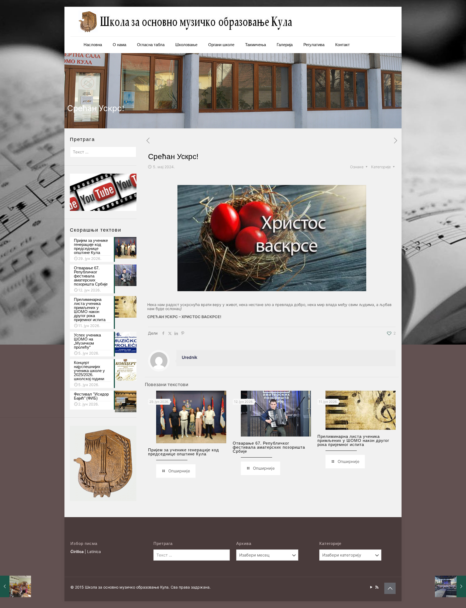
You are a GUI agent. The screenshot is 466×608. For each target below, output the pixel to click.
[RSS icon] (377, 587)
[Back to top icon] (390, 588)
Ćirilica (77, 551)
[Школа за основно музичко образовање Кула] (186, 21)
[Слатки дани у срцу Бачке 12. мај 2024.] (450, 586)
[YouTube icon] (371, 587)
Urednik (189, 357)
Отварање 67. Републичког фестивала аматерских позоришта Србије (269, 447)
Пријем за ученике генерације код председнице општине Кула (183, 452)
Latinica (94, 551)
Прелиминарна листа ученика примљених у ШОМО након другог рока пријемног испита (353, 440)
